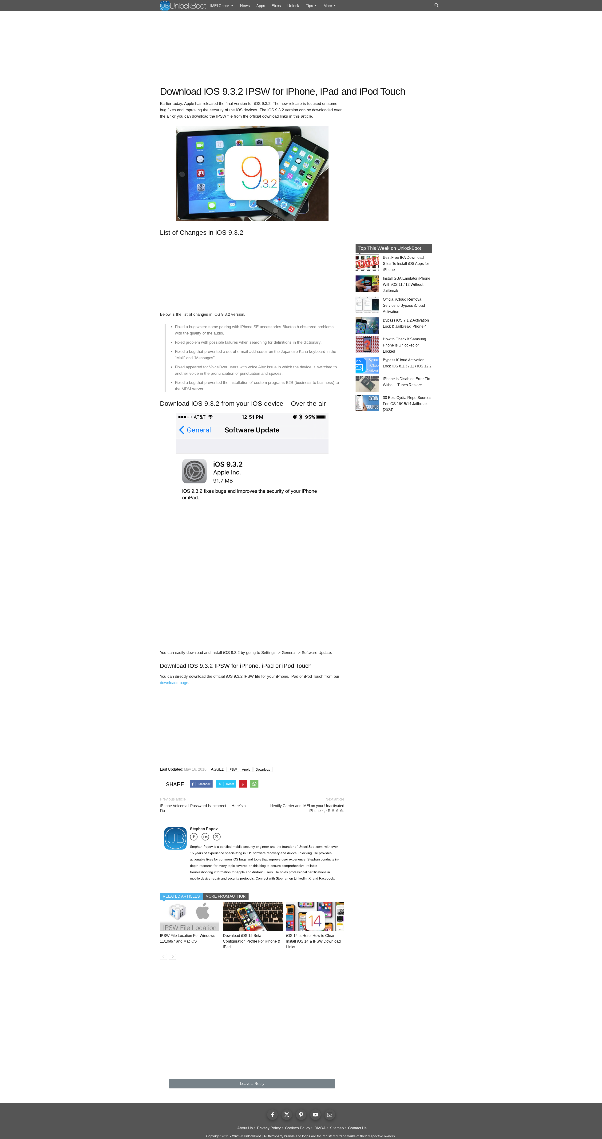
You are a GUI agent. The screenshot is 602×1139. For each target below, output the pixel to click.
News (245, 5)
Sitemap (337, 1128)
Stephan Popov (204, 828)
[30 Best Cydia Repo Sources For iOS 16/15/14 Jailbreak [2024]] (367, 403)
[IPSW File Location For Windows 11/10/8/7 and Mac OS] (189, 916)
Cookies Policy (297, 1128)
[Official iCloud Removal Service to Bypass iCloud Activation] (367, 304)
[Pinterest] (301, 1114)
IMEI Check (220, 5)
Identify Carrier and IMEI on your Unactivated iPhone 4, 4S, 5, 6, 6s (307, 808)
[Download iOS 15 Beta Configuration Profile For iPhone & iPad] (252, 916)
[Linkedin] (207, 838)
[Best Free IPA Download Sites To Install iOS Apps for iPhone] (367, 263)
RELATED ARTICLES (181, 896)
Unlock (293, 5)
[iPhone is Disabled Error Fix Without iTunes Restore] (367, 384)
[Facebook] (195, 838)
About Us (245, 1128)
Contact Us (357, 1128)
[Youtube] (315, 1114)
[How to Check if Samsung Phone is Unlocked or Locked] (367, 344)
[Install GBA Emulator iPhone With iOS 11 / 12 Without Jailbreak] (367, 283)
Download (263, 769)
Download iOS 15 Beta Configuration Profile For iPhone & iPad (251, 941)
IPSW (233, 769)
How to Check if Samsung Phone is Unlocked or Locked (404, 345)
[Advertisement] (301, 48)
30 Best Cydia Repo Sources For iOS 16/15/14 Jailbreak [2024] (407, 404)
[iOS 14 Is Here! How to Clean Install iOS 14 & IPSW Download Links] (316, 916)
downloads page (174, 683)
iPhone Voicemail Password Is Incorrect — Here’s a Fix (203, 808)
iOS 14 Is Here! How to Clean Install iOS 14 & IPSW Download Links (313, 941)
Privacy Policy (269, 1128)
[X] (218, 838)
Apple (246, 769)
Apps (260, 5)
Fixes (276, 5)
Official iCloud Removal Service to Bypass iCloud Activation (404, 305)
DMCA (320, 1128)
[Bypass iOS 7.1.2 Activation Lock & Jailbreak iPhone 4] (367, 325)
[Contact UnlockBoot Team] (330, 1114)
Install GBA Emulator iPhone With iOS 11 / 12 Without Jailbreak (406, 284)
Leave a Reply (252, 1084)
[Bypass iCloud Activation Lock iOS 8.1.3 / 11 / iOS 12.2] (367, 365)
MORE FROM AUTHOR (226, 896)
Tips (309, 5)
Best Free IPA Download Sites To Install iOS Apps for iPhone (406, 263)
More (328, 5)
